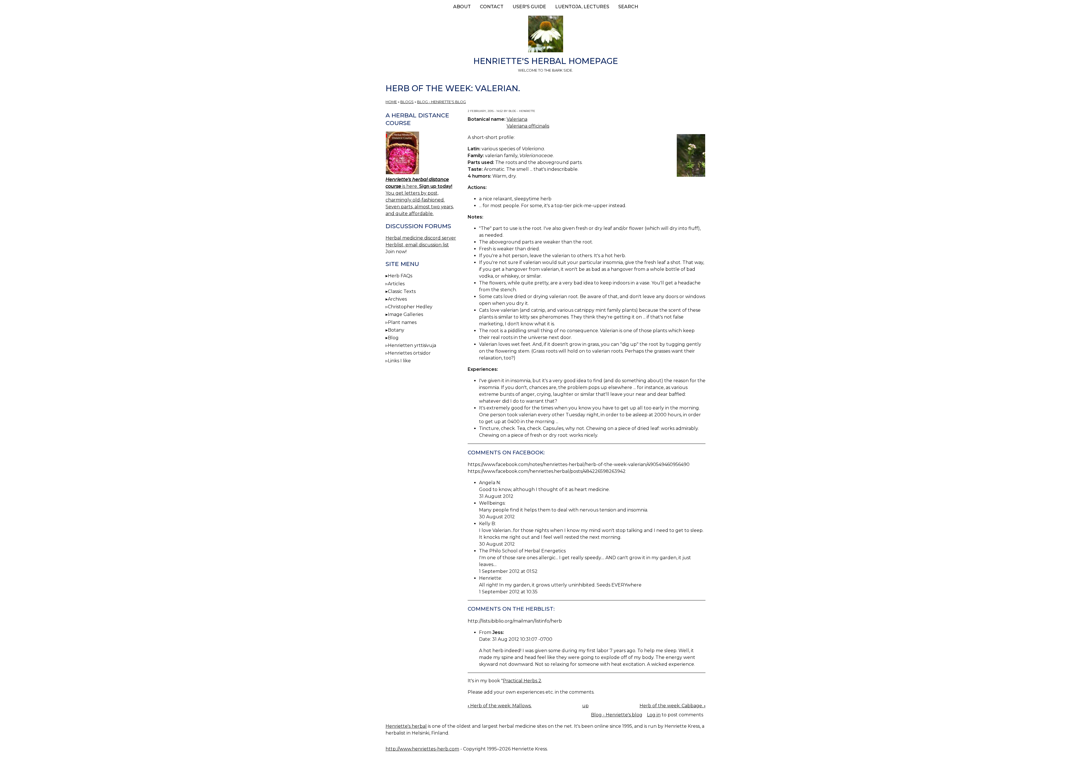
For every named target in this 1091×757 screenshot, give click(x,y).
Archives (397, 299)
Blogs (407, 102)
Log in (654, 715)
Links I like (399, 360)
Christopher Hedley (410, 306)
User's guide (529, 6)
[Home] (545, 35)
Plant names (402, 322)
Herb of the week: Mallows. (500, 705)
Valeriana (517, 119)
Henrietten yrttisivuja (412, 345)
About (462, 6)
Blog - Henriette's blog (441, 102)
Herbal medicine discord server (421, 238)
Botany (396, 330)
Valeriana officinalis (528, 126)
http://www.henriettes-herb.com (422, 749)
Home (391, 102)
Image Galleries (405, 314)
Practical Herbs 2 (522, 680)
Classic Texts (402, 291)
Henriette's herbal (406, 726)
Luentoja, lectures (582, 6)
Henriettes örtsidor (409, 353)
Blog (393, 337)
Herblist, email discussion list (417, 245)
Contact (491, 6)
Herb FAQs (400, 275)
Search (628, 6)
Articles (396, 283)
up (585, 705)
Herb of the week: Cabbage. (672, 705)
